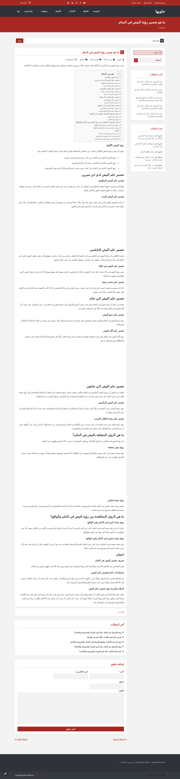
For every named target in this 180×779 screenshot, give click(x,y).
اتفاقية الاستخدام (142, 762)
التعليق (121, 690)
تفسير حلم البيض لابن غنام (109, 97)
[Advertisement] (71, 229)
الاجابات (72, 11)
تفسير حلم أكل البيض (111, 102)
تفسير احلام (94, 59)
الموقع (121, 682)
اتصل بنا (123, 762)
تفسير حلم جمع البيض (111, 100)
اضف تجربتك (136, 3)
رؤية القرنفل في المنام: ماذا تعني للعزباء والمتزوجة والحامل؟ (97, 632)
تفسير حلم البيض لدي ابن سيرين (107, 80)
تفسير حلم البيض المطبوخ (109, 83)
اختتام (117, 130)
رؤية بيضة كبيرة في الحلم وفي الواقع (106, 125)
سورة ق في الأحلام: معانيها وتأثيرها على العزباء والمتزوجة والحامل (95, 642)
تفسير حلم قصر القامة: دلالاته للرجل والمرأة (104, 637)
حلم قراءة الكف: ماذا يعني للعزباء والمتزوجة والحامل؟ (100, 651)
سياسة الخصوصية (158, 762)
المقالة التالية (22, 739)
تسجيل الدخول (160, 3)
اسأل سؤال (147, 3)
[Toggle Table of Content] (118, 73)
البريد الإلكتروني (81, 671)
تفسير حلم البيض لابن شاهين (108, 105)
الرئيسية (96, 11)
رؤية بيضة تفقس (113, 119)
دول (18, 11)
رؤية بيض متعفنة (113, 117)
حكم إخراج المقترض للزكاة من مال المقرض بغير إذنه (150, 136)
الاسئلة (86, 11)
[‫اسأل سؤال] (5, 773)
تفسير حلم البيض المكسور (109, 108)
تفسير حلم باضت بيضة (111, 94)
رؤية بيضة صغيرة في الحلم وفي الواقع (106, 128)
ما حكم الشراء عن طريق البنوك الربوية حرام (148, 166)
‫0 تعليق (82, 59)
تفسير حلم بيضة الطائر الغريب (108, 111)
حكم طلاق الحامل (147, 151)
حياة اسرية (29, 11)
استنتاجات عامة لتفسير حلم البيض (107, 136)
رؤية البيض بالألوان (111, 77)
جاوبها (160, 11)
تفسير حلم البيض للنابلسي (109, 88)
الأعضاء (58, 11)
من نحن (131, 762)
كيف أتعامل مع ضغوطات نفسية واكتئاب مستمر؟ (148, 158)
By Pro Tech (39, 775)
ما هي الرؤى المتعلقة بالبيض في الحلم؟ (104, 113)
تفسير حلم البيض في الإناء (109, 91)
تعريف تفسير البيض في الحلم (108, 133)
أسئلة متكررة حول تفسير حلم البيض (106, 139)
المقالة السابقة (119, 739)
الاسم (121, 671)
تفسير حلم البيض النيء (110, 86)
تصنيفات (44, 11)
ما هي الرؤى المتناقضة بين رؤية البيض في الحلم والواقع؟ (98, 122)
